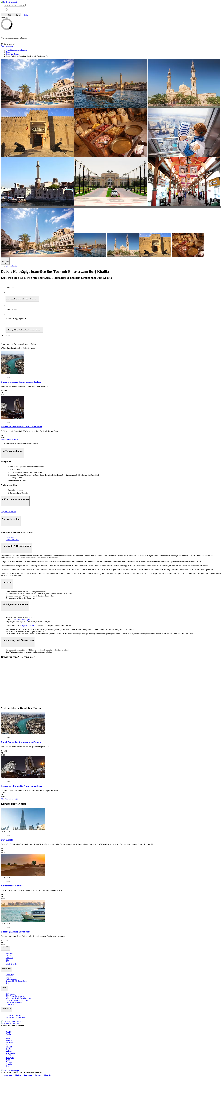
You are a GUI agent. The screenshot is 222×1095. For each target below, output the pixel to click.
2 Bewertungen (11, 266)
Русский (9, 1062)
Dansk (8, 1038)
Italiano (9, 1051)
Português (10, 1058)
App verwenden (7, 46)
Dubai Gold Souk (12, 540)
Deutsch (9, 1040)
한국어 (8, 1049)
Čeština (8, 1036)
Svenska (9, 1064)
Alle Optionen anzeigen (9, 439)
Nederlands (10, 1053)
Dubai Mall (10, 537)
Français (9, 1047)
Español (9, 1044)
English (8, 1032)
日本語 (8, 1055)
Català (8, 1034)
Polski (8, 1060)
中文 (7, 1066)
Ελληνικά (9, 1042)
